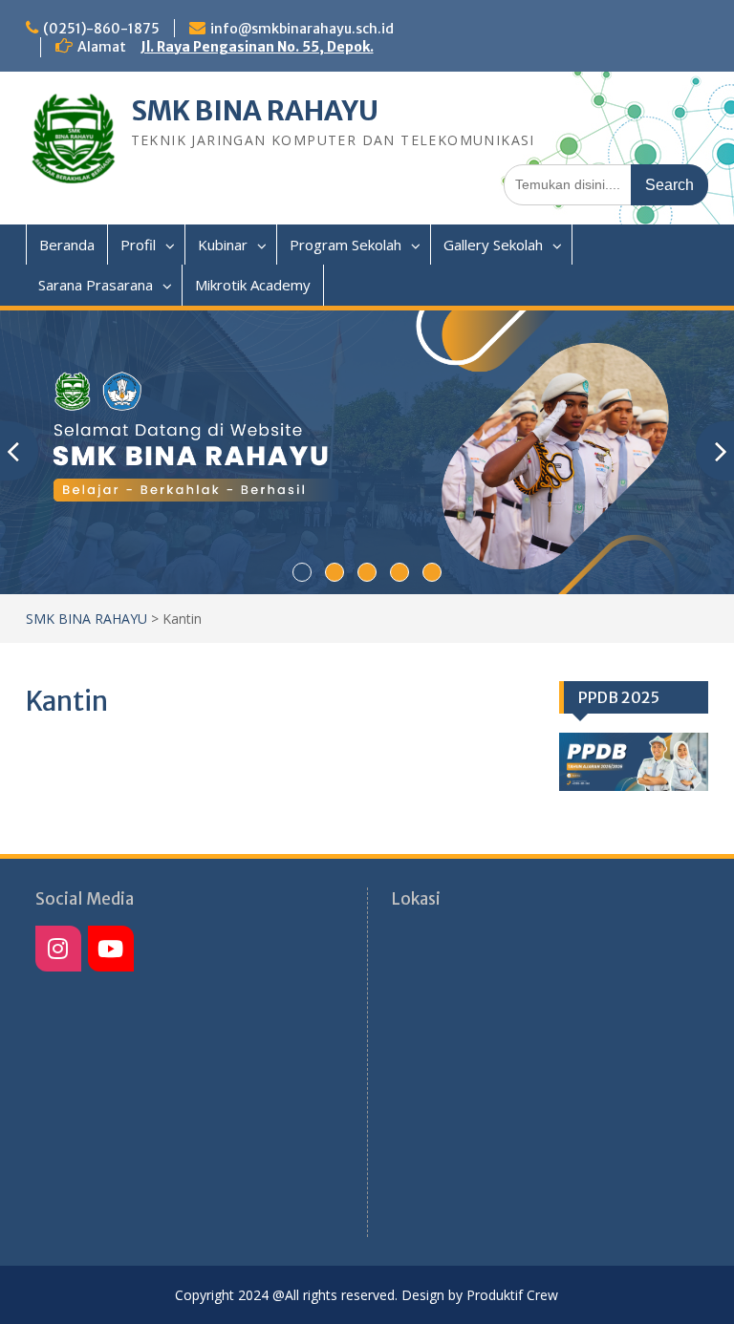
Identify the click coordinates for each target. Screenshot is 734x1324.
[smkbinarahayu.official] (111, 949)
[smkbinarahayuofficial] (58, 949)
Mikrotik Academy (253, 284)
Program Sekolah (345, 244)
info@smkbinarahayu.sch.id (302, 28)
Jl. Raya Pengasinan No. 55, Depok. (257, 46)
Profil (138, 244)
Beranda (67, 244)
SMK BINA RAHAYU (254, 111)
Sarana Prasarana (95, 284)
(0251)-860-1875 (101, 28)
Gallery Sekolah (493, 244)
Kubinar (223, 244)
